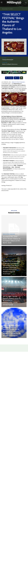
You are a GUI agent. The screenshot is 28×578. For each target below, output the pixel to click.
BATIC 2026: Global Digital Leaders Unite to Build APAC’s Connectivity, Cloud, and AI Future (12, 300)
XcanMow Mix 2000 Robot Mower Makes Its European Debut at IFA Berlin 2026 (11, 240)
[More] (21, 77)
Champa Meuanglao (7, 59)
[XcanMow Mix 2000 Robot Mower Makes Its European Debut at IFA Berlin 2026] (14, 230)
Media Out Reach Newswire (18, 82)
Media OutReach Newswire (9, 64)
